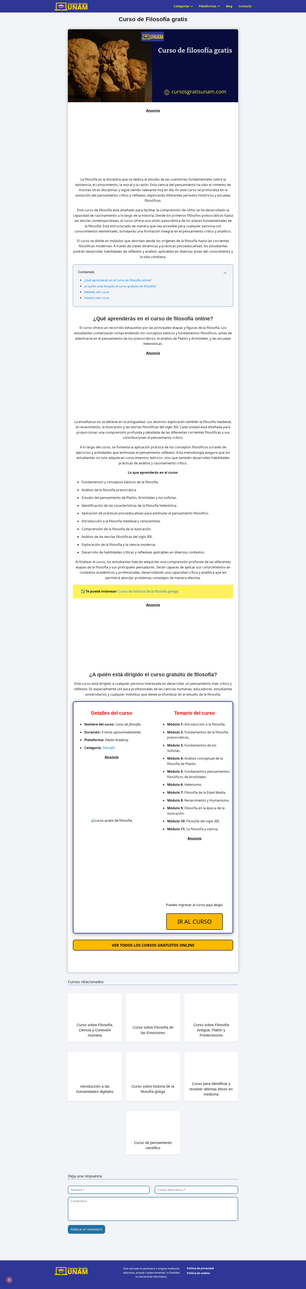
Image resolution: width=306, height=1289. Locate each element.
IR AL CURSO (194, 921)
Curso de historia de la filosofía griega (148, 591)
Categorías (181, 6)
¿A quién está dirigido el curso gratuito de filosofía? (120, 286)
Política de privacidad (200, 1268)
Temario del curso (96, 298)
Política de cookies (198, 1273)
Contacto (245, 6)
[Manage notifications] (9, 1280)
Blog (229, 6)
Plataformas (207, 6)
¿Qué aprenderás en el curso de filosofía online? (118, 280)
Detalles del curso (96, 292)
